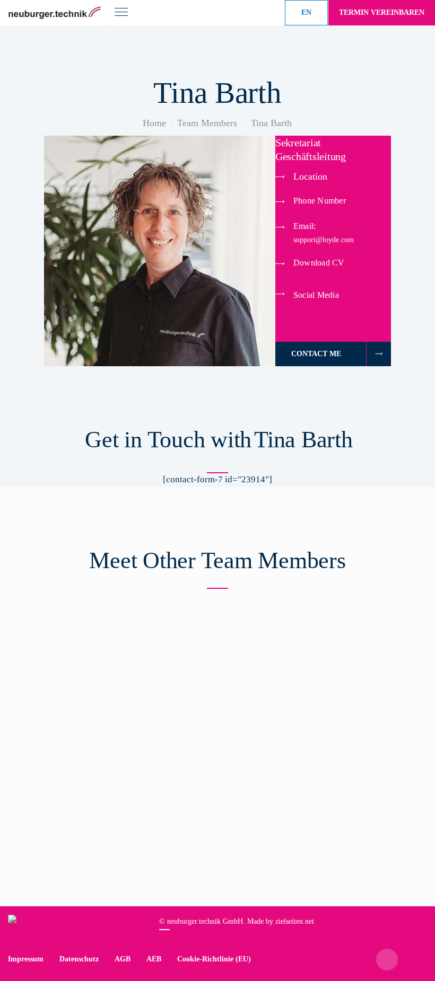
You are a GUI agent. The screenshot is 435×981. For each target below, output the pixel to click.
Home (154, 123)
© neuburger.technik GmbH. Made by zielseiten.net (236, 921)
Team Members (207, 123)
